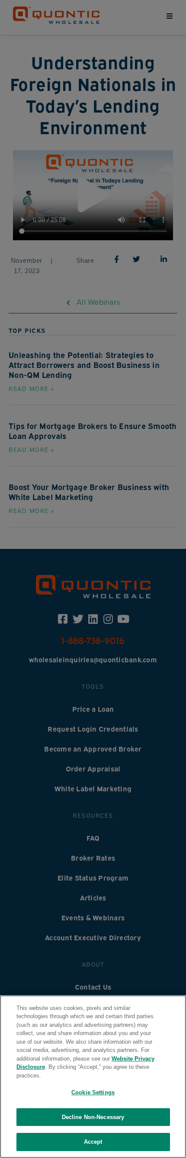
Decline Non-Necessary (93, 1117)
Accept (93, 1142)
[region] (93, 1076)
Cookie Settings (93, 1092)
